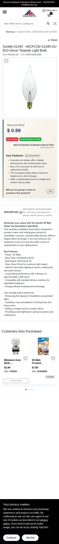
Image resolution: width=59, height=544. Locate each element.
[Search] (48, 23)
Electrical (10, 32)
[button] (48, 10)
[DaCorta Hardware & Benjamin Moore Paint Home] (29, 13)
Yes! (50, 191)
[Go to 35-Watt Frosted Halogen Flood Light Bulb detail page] (43, 346)
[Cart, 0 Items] (49, 15)
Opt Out (30, 537)
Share (54, 40)
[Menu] (5, 12)
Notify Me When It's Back (30, 139)
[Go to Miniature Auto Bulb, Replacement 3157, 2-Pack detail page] (15, 346)
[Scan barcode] (54, 23)
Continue (11, 537)
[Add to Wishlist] (6, 61)
